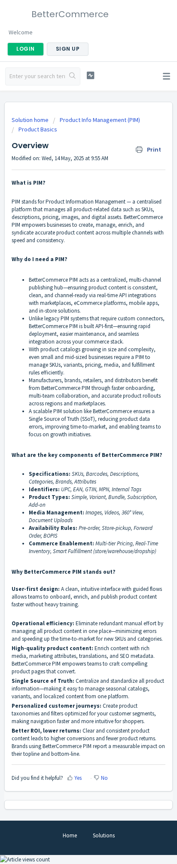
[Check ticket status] (90, 75)
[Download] (72, 434)
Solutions (104, 835)
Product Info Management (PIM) (100, 120)
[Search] (72, 76)
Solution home (31, 120)
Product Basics (37, 129)
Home (70, 835)
